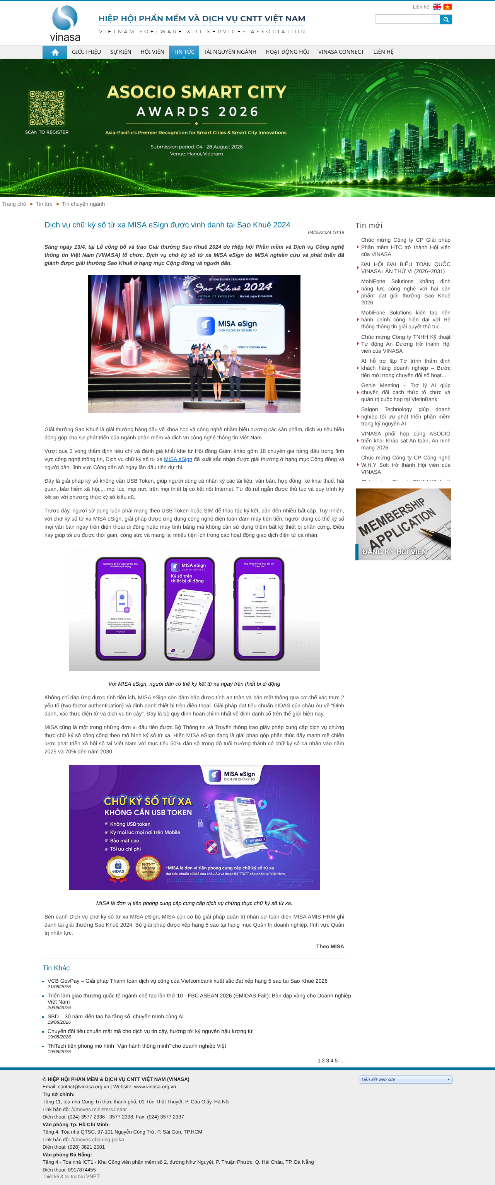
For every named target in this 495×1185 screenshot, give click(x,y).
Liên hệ (421, 7)
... (342, 1060)
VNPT (93, 1176)
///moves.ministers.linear (99, 1109)
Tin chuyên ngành (83, 204)
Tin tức (44, 204)
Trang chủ (14, 204)
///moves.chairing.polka (97, 1139)
